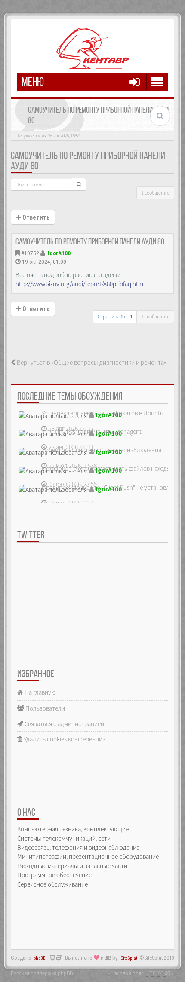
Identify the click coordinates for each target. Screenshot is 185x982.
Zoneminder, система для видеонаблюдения (101, 450)
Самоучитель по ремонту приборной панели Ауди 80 (89, 242)
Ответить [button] (35, 217)
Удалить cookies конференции (64, 739)
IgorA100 (59, 253)
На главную (39, 692)
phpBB (40, 958)
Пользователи (44, 708)
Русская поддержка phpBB (42, 973)
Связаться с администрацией (63, 724)
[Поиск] (79, 184)
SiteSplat (129, 958)
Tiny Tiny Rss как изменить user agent (92, 431)
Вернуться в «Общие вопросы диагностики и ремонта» (90, 362)
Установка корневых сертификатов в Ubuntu (102, 413)
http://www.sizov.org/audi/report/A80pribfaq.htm (79, 284)
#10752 (30, 253)
